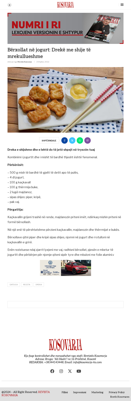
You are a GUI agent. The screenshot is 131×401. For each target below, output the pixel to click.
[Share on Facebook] (64, 140)
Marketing (97, 392)
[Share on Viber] (87, 140)
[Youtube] (79, 371)
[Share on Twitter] (72, 140)
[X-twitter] (70, 371)
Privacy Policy (117, 392)
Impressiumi (79, 392)
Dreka (39, 284)
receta (26, 284)
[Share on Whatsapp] (80, 140)
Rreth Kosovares (119, 396)
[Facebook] (52, 371)
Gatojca (14, 284)
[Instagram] (61, 371)
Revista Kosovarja (25, 62)
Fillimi (65, 392)
